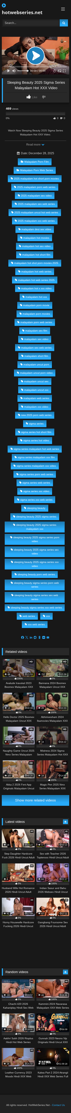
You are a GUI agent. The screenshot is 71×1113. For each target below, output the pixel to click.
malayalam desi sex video (36, 229)
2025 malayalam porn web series (36, 187)
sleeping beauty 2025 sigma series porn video (36, 539)
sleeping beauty (36, 508)
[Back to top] (60, 1102)
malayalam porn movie (36, 305)
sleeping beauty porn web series (36, 574)
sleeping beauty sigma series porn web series (36, 584)
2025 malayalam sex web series (36, 203)
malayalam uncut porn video (36, 372)
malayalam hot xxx (36, 296)
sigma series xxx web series (36, 499)
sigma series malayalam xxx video (36, 465)
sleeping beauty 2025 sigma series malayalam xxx (36, 526)
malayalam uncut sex (36, 381)
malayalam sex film (36, 330)
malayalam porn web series (36, 322)
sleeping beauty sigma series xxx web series (36, 607)
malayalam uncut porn (36, 364)
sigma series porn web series (36, 474)
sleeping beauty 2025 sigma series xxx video (36, 564)
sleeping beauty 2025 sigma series (36, 516)
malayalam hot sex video (36, 246)
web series (29, 616)
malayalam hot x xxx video (36, 288)
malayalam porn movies (36, 313)
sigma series (36, 423)
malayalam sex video (36, 339)
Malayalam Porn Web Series (36, 170)
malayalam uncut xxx (36, 389)
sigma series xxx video (36, 491)
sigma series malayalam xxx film (36, 457)
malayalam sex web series (36, 347)
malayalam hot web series (36, 271)
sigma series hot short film (36, 432)
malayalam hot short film (36, 254)
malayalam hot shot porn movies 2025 (36, 263)
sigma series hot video (36, 440)
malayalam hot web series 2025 (36, 280)
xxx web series (36, 624)
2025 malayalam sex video (36, 195)
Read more (33, 144)
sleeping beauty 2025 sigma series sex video (36, 551)
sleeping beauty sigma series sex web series (36, 597)
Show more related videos (35, 800)
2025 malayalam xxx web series (36, 220)
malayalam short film (36, 356)
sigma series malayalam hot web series (36, 448)
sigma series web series (36, 482)
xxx (48, 616)
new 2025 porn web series (36, 415)
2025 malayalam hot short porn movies (36, 178)
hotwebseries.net (22, 12)
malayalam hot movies (36, 237)
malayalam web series (36, 398)
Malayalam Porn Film (36, 161)
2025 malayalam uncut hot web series (36, 212)
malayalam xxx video (36, 406)
